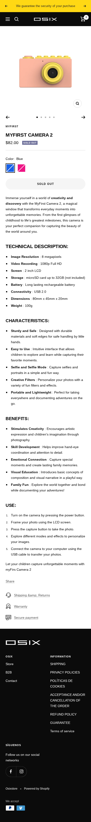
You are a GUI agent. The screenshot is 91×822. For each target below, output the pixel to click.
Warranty (20, 606)
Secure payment (26, 617)
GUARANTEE (60, 723)
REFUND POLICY (63, 714)
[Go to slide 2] (41, 117)
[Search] (16, 19)
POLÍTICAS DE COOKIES (61, 683)
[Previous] (8, 117)
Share (10, 581)
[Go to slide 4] (49, 117)
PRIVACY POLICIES (65, 672)
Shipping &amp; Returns (32, 595)
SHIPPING (58, 664)
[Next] (83, 117)
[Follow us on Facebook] (11, 771)
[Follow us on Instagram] (21, 771)
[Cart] (82, 19)
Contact (11, 681)
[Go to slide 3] (45, 117)
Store (10, 664)
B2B (9, 672)
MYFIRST (12, 126)
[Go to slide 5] (54, 117)
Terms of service (62, 731)
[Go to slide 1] (37, 117)
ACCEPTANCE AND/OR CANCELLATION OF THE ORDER (67, 700)
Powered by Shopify (36, 788)
